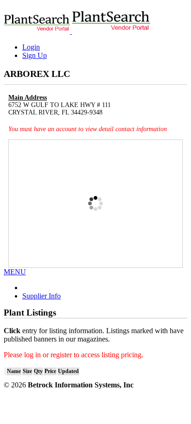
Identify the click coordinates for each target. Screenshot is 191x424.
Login (31, 47)
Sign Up (34, 55)
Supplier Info (41, 296)
